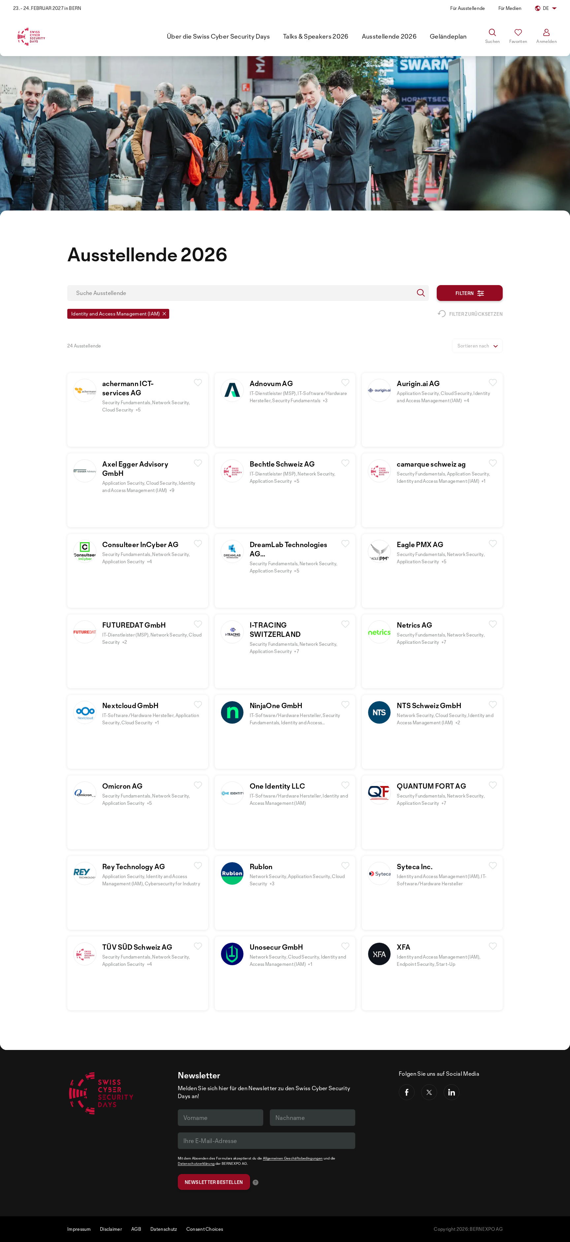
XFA (403, 947)
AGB (136, 1229)
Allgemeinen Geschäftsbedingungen (293, 1158)
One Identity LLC (277, 786)
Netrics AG (414, 625)
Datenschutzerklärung (196, 1163)
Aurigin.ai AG (418, 383)
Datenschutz (163, 1229)
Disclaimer (111, 1229)
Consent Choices (204, 1229)
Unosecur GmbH (276, 947)
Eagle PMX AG (420, 544)
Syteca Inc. (414, 866)
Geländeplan (448, 36)
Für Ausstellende (467, 8)
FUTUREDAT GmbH (134, 625)
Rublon (261, 866)
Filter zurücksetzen (476, 314)
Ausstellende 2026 (389, 36)
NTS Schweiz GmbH (429, 705)
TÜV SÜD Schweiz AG (137, 947)
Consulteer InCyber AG (140, 544)
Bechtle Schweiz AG (282, 464)
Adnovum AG (271, 383)
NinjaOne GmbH (276, 705)
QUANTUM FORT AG (431, 786)
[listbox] (477, 346)
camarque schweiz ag (431, 464)
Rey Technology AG (133, 866)
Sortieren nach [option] (473, 345)
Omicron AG (122, 786)
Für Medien (510, 8)
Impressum (79, 1229)
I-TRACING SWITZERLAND (275, 629)
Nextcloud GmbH (130, 705)
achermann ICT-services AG (128, 388)
